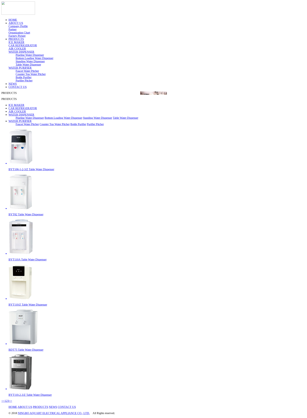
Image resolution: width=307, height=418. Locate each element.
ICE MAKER (16, 42)
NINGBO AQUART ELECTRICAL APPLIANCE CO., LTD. (54, 413)
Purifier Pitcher (24, 80)
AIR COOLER (17, 48)
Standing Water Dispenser (30, 61)
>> (10, 400)
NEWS (13, 83)
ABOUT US (16, 23)
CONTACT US (18, 86)
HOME (13, 19)
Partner (13, 29)
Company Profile (18, 26)
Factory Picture (17, 35)
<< (3, 400)
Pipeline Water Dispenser (30, 54)
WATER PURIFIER (20, 67)
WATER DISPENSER (21, 51)
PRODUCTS (16, 38)
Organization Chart (19, 32)
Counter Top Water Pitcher (31, 74)
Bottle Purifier (23, 77)
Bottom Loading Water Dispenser (34, 58)
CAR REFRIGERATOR (23, 45)
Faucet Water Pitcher (27, 70)
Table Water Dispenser (28, 64)
